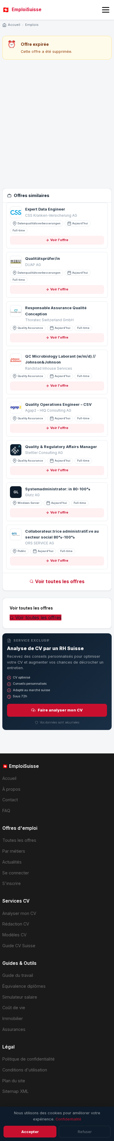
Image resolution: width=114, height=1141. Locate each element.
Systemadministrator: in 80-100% (57, 489)
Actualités (12, 861)
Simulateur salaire (19, 996)
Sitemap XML (15, 1091)
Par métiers (13, 851)
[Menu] (106, 10)
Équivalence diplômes (24, 986)
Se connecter (15, 872)
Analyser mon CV (19, 913)
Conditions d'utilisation (24, 1069)
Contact (10, 799)
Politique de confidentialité (28, 1058)
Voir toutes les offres (59, 581)
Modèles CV (14, 934)
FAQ (6, 810)
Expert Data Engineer (45, 209)
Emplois (32, 25)
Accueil (14, 25)
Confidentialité (68, 1119)
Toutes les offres (19, 840)
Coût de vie (13, 1007)
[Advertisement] (57, 124)
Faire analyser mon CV (60, 710)
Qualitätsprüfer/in (42, 258)
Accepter (30, 1132)
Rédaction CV (15, 923)
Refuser (85, 1132)
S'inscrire (11, 883)
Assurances (13, 1029)
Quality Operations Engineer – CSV (58, 404)
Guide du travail (17, 975)
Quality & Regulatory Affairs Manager (61, 447)
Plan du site (13, 1080)
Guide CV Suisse (18, 945)
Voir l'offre (59, 240)
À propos (11, 789)
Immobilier (12, 1018)
